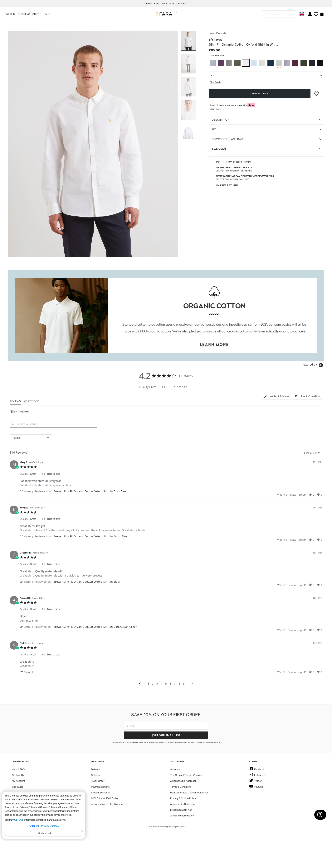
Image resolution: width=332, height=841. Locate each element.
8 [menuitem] (179, 683)
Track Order (98, 780)
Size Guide (219, 148)
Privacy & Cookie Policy (183, 798)
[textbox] (321, 454)
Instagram (259, 775)
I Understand (44, 833)
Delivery (95, 769)
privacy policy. (214, 742)
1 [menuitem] (148, 683)
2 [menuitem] (153, 683)
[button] (213, 63)
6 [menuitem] (170, 683)
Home (211, 33)
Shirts (36, 14)
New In (10, 14)
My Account (18, 780)
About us (175, 769)
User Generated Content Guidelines (189, 792)
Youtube (258, 786)
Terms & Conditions (180, 786)
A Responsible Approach (183, 780)
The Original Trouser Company (186, 775)
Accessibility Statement (182, 804)
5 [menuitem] (166, 683)
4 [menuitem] (161, 683)
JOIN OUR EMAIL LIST (166, 735)
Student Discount (100, 792)
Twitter (258, 780)
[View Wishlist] (316, 13)
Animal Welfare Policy (182, 815)
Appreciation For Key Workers (107, 804)
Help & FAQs (18, 769)
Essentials (221, 33)
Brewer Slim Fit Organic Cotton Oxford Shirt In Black (86, 581)
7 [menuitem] (175, 683)
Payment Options (100, 786)
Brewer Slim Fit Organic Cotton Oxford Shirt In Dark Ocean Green (95, 626)
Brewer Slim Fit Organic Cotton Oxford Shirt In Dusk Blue (89, 491)
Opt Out (18, 819)
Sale (47, 14)
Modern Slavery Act (181, 809)
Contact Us (18, 775)
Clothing (23, 14)
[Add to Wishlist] (317, 92)
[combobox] (31, 437)
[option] (166, 3)
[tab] (276, 396)
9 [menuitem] (183, 683)
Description (220, 119)
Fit (214, 129)
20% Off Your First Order (104, 798)
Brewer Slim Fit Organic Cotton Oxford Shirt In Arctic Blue (90, 536)
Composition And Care (228, 138)
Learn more (215, 108)
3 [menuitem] (157, 683)
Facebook (259, 769)
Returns (95, 775)
